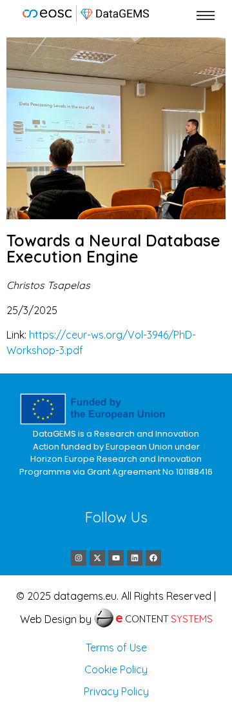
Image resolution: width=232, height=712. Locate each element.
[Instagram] (78, 558)
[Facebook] (153, 558)
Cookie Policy (116, 669)
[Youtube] (116, 558)
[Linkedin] (134, 558)
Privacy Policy (116, 691)
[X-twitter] (97, 558)
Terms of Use (116, 647)
